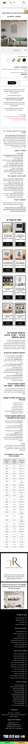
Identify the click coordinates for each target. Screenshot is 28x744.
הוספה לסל (12, 82)
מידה (25, 49)
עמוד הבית (25, 7)
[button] (10, 2)
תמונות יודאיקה (20, 7)
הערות (25, 76)
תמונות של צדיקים (20, 651)
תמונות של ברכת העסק (13, 7)
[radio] (24, 60)
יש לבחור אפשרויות (20, 244)
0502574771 (24, 74)
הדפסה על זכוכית (17, 116)
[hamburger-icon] (4, 3)
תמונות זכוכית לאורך (8, 116)
